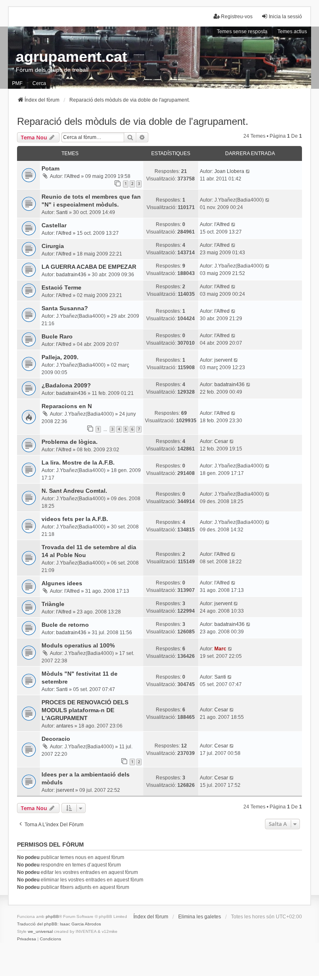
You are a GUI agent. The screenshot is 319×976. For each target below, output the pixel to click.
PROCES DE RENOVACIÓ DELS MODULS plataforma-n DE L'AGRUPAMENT (85, 710)
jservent (223, 360)
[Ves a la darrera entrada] (248, 171)
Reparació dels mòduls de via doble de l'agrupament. (132, 121)
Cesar (221, 441)
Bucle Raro (57, 336)
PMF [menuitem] (17, 83)
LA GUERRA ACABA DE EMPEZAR (89, 266)
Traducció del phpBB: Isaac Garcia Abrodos (59, 924)
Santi (62, 212)
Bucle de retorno (65, 624)
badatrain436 (71, 274)
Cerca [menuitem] (39, 83)
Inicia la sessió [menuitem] (285, 16)
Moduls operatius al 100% (78, 645)
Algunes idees (62, 583)
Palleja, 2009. (60, 357)
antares (64, 726)
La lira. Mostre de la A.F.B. (78, 462)
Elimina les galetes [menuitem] (199, 917)
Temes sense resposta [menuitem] (242, 31)
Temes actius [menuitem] (292, 31)
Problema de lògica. (70, 441)
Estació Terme (61, 287)
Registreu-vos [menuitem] (237, 16)
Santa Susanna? (65, 308)
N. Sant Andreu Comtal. (74, 490)
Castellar (54, 225)
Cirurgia (53, 246)
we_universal (40, 931)
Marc (220, 649)
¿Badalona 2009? (66, 385)
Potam (50, 168)
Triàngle (53, 604)
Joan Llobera (229, 171)
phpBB (52, 916)
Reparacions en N (67, 406)
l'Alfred (72, 176)
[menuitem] (26, 939)
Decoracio (56, 738)
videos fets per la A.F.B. (75, 519)
